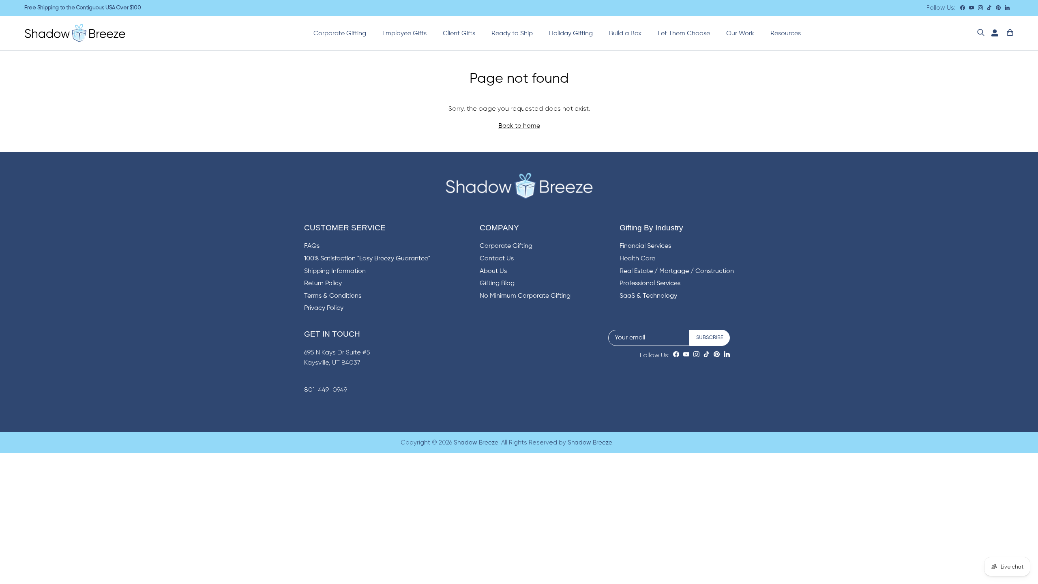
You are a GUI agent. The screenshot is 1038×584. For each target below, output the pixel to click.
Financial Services (645, 246)
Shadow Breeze (476, 443)
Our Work (740, 33)
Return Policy (323, 283)
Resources (785, 33)
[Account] (993, 33)
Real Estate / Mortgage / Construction (677, 271)
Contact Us (497, 259)
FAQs (312, 246)
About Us (493, 271)
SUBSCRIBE (709, 337)
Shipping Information (335, 271)
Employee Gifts (404, 33)
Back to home (519, 126)
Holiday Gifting (571, 33)
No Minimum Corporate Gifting (525, 296)
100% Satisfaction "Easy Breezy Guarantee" (367, 259)
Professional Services (650, 283)
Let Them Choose (684, 33)
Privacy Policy (323, 308)
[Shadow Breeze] (75, 33)
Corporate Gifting (339, 33)
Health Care (637, 259)
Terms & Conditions (332, 296)
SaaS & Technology (648, 296)
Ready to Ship (512, 33)
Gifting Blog (497, 283)
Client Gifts (459, 33)
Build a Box (625, 33)
